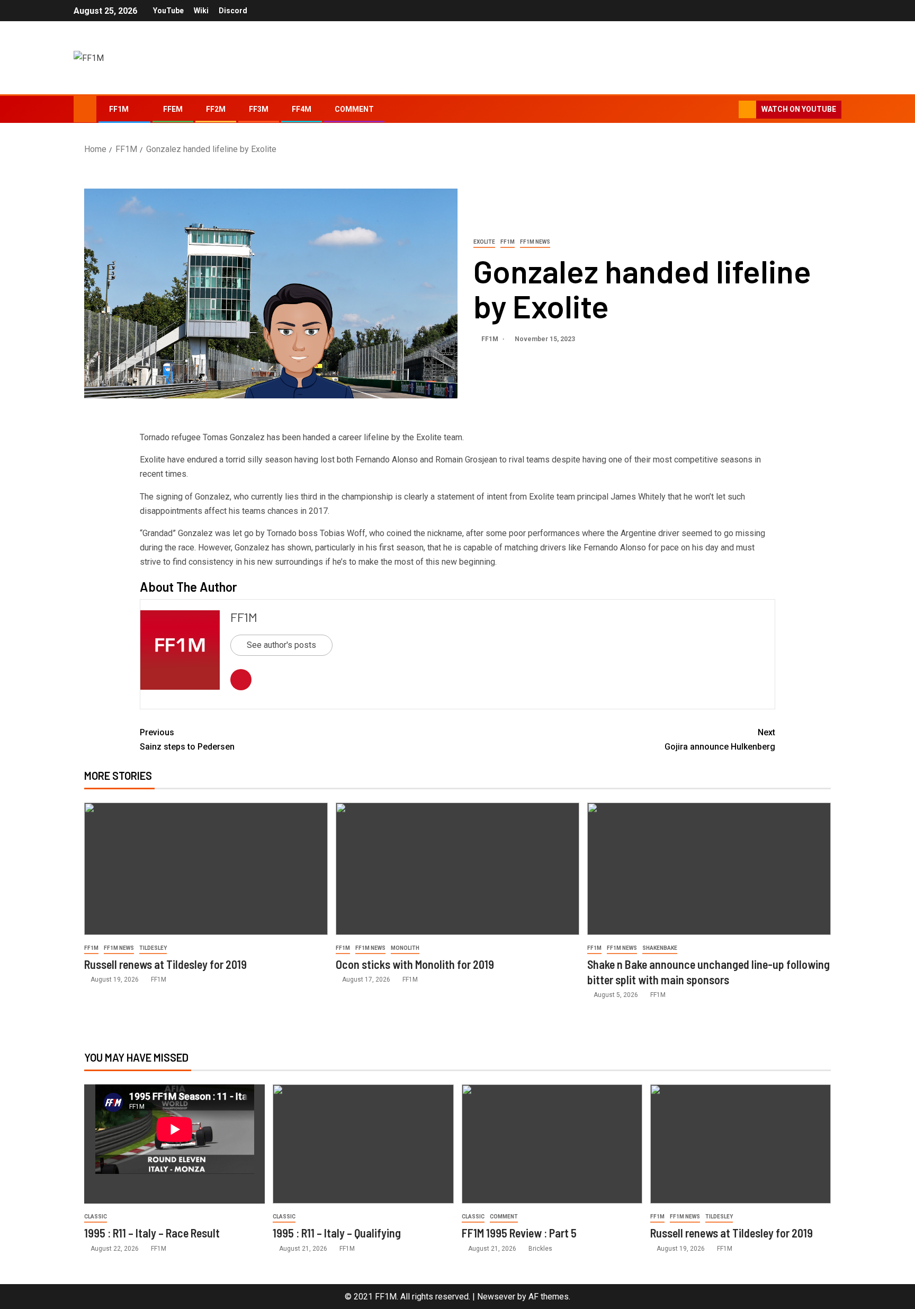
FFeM (173, 109)
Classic (95, 1216)
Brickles (540, 1248)
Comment (354, 109)
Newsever (496, 1297)
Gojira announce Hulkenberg (720, 739)
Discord (233, 10)
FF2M (216, 109)
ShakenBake (659, 948)
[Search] (729, 110)
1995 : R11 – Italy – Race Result (152, 1233)
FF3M (258, 109)
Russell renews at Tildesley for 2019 (165, 964)
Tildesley (153, 948)
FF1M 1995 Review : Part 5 (519, 1233)
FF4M (301, 109)
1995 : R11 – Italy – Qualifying (337, 1233)
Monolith (405, 948)
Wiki (201, 10)
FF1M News (535, 242)
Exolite (484, 242)
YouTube (168, 10)
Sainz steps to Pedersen (187, 739)
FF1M (119, 109)
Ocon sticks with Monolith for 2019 (415, 964)
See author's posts (281, 645)
